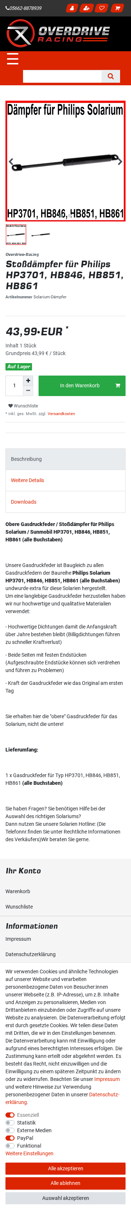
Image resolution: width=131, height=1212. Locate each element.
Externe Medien (34, 1130)
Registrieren (87, 9)
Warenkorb (17, 891)
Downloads (23, 502)
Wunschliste (25, 406)
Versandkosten (61, 413)
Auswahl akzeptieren (65, 1198)
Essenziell (28, 1115)
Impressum (18, 939)
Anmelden (73, 9)
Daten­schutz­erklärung (30, 954)
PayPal (25, 1138)
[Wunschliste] (102, 9)
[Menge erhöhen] (28, 381)
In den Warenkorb (80, 385)
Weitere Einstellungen (29, 1153)
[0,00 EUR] (118, 9)
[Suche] (111, 76)
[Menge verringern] (28, 391)
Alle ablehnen (65, 1183)
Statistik (26, 1123)
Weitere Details (27, 480)
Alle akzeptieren (65, 1168)
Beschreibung (26, 459)
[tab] (65, 459)
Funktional (29, 1146)
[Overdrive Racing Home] (58, 33)
